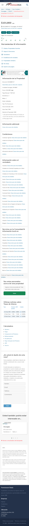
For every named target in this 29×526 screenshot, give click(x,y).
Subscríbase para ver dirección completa (12, 84)
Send (7, 405)
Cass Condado (16, 9)
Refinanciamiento (9, 336)
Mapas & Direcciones (9, 51)
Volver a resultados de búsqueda (12, 16)
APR (6, 343)
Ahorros (7, 345)
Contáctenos (4, 504)
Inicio (2, 9)
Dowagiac (3, 11)
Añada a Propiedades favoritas (11, 48)
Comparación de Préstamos (11, 334)
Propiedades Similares (9, 60)
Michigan (8, 9)
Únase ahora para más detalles (10, 127)
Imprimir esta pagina (8, 67)
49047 (10, 11)
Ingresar (3, 501)
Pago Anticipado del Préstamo (12, 341)
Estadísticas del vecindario (10, 57)
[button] (12, 438)
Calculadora (6, 54)
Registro (3, 506)
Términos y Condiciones (20, 521)
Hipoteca (7, 329)
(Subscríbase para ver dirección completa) (11, 28)
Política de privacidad (8, 521)
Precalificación (8, 338)
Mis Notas (6, 64)
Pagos (6, 331)
